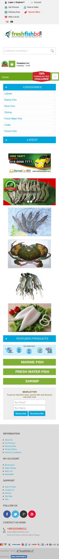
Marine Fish (10, 99)
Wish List (8, 471)
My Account (9, 465)
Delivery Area (14, 12)
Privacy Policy (11, 449)
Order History (10, 468)
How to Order (33, 7)
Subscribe (20, 413)
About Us (9, 440)
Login (10, 2)
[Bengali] (11, 22)
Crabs (7, 124)
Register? (20, 2)
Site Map (8, 496)
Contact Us (9, 490)
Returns (8, 493)
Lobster (8, 93)
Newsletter (9, 474)
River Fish (9, 106)
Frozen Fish (10, 131)
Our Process (13, 7)
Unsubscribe (37, 413)
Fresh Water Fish (13, 118)
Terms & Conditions (13, 452)
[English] (7, 22)
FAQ (6, 499)
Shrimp (8, 112)
